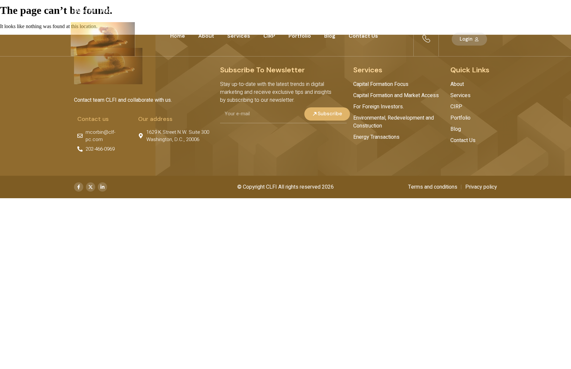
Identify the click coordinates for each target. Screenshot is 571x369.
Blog (329, 35)
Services (238, 35)
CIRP (269, 35)
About (206, 35)
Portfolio (299, 35)
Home (177, 35)
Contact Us (363, 35)
